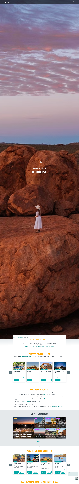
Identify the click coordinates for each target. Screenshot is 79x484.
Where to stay (28, 346)
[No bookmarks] (71, 2)
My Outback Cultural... (18, 463)
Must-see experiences (49, 346)
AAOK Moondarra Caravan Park (59, 372)
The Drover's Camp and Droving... (45, 464)
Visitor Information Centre (57, 406)
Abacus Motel (29, 371)
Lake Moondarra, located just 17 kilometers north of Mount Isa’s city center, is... (60, 466)
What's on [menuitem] (62, 2)
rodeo (44, 394)
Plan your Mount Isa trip (39, 414)
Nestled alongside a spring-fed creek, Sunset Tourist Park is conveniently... (18, 374)
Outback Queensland (20, 337)
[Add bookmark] (39, 334)
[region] (39, 342)
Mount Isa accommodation (25, 356)
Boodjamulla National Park (56, 403)
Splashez (29, 463)
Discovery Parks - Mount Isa (46, 371)
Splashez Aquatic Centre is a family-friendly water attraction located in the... (32, 466)
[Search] (73, 2)
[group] (19, 373)
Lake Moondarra (26, 401)
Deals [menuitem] (67, 2)
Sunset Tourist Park (17, 371)
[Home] (8, 2)
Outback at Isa (21, 396)
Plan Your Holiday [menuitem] (55, 2)
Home (14, 337)
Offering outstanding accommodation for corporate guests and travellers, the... (32, 374)
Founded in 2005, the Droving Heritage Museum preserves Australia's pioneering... (46, 467)
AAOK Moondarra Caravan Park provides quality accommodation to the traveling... (60, 375)
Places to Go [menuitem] (41, 2)
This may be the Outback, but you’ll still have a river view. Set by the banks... (46, 374)
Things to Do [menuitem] (47, 2)
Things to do (34, 346)
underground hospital (46, 398)
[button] (10, 372)
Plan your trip (41, 346)
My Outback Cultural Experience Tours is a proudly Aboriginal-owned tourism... (19, 466)
